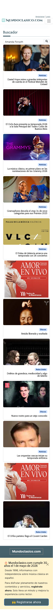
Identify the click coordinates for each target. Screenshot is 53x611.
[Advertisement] (26, 7)
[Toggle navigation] (49, 21)
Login (48, 17)
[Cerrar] (47, 564)
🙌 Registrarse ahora (26, 602)
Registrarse (40, 17)
